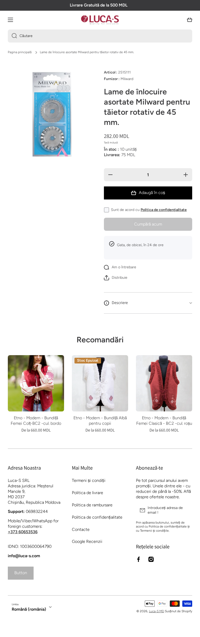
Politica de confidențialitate (164, 210)
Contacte (81, 529)
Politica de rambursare (92, 504)
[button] (189, 19)
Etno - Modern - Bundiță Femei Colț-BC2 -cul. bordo (36, 420)
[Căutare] (12, 36)
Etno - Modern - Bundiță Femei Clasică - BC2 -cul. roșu (164, 420)
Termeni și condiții (88, 480)
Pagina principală (20, 52)
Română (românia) (29, 609)
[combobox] (100, 36)
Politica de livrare (87, 492)
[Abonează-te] (185, 510)
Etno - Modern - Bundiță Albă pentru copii (100, 420)
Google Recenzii (87, 541)
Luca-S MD (156, 611)
